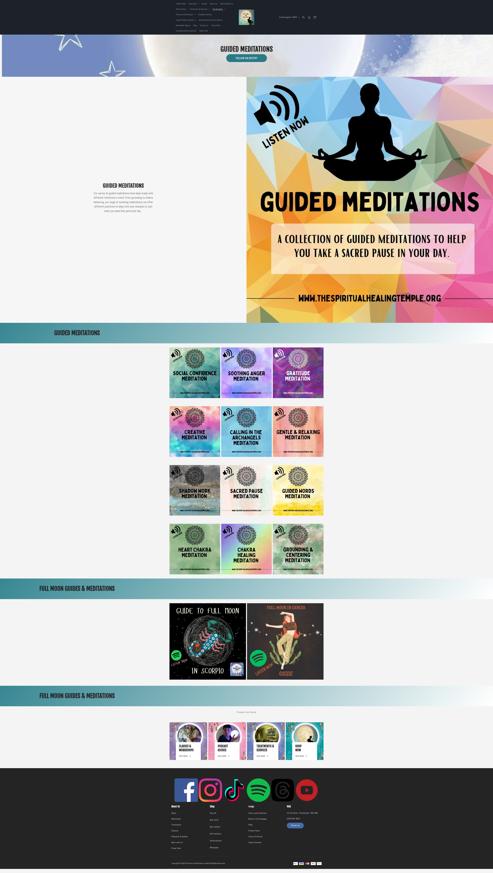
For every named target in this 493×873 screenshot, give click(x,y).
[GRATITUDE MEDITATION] (298, 372)
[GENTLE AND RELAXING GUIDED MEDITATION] (298, 431)
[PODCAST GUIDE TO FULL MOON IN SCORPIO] (207, 641)
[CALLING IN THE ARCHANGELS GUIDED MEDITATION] (246, 431)
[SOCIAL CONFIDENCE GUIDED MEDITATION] (194, 372)
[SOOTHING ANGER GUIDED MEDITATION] (246, 372)
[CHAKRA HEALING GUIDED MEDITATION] (246, 548)
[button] (193, 3)
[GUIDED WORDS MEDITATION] (298, 490)
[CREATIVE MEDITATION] (194, 431)
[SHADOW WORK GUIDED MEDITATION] (194, 490)
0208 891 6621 (293, 818)
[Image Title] (186, 790)
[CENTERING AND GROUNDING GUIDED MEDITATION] (298, 548)
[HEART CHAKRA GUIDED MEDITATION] (194, 548)
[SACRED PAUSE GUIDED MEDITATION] (246, 490)
